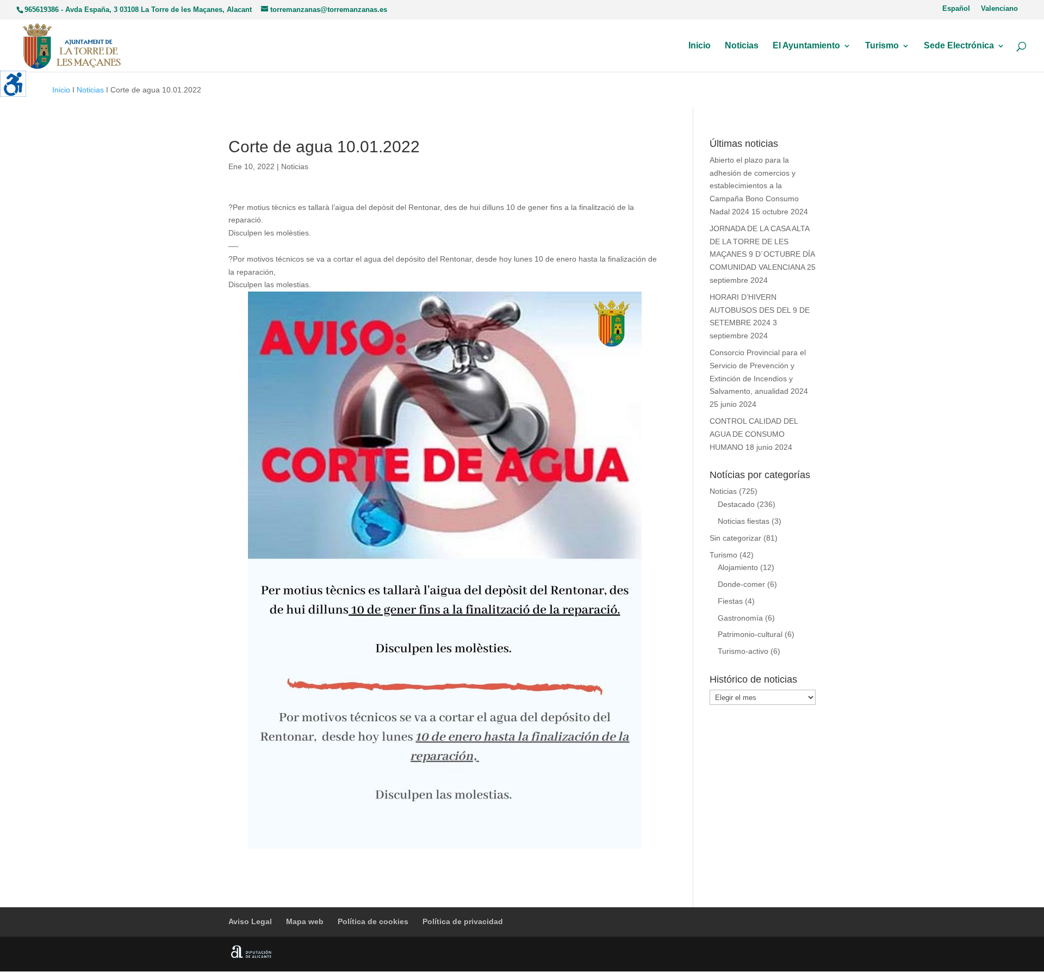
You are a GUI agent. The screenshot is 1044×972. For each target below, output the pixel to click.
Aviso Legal (250, 921)
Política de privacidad (462, 921)
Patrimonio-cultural (750, 634)
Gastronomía (740, 618)
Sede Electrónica (959, 46)
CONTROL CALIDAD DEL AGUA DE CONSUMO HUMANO (754, 434)
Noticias (742, 46)
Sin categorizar (735, 538)
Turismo (882, 46)
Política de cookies (373, 921)
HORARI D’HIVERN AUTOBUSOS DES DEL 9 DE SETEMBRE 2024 (760, 310)
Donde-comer (741, 584)
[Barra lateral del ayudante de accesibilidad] (13, 84)
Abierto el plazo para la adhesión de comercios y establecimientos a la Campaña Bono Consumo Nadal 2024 (754, 186)
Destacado (736, 504)
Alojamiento (738, 567)
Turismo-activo (743, 651)
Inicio (699, 46)
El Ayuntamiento (806, 46)
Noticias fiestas (743, 521)
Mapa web (305, 921)
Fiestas (730, 601)
